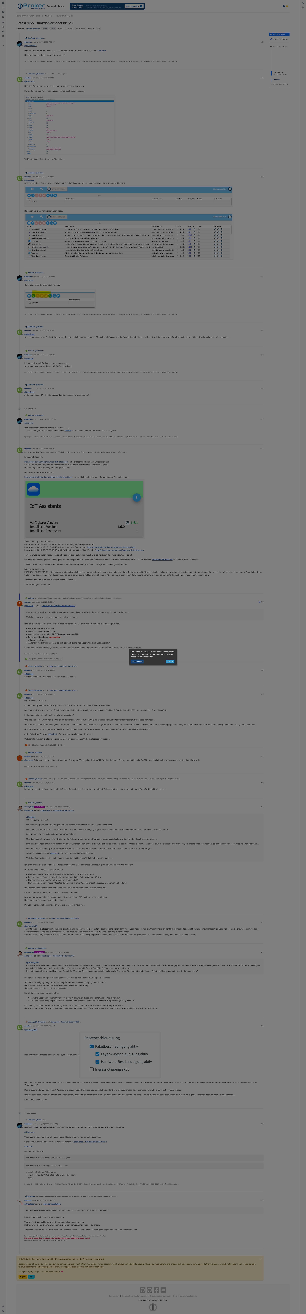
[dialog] (153, 657)
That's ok (170, 661)
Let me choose (137, 661)
